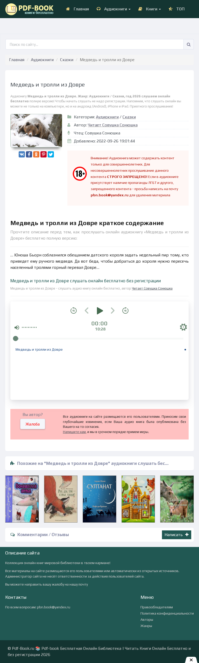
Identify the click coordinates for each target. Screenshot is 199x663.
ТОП (179, 8)
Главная (81, 8)
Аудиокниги (115, 8)
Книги (151, 8)
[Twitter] (51, 154)
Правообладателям (156, 607)
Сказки (66, 59)
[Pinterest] (43, 154)
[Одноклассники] (36, 154)
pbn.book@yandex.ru (53, 607)
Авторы (146, 619)
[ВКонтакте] (22, 154)
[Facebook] (29, 154)
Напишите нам (74, 432)
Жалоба (33, 424)
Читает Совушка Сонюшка (113, 124)
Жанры (146, 626)
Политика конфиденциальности (167, 613)
